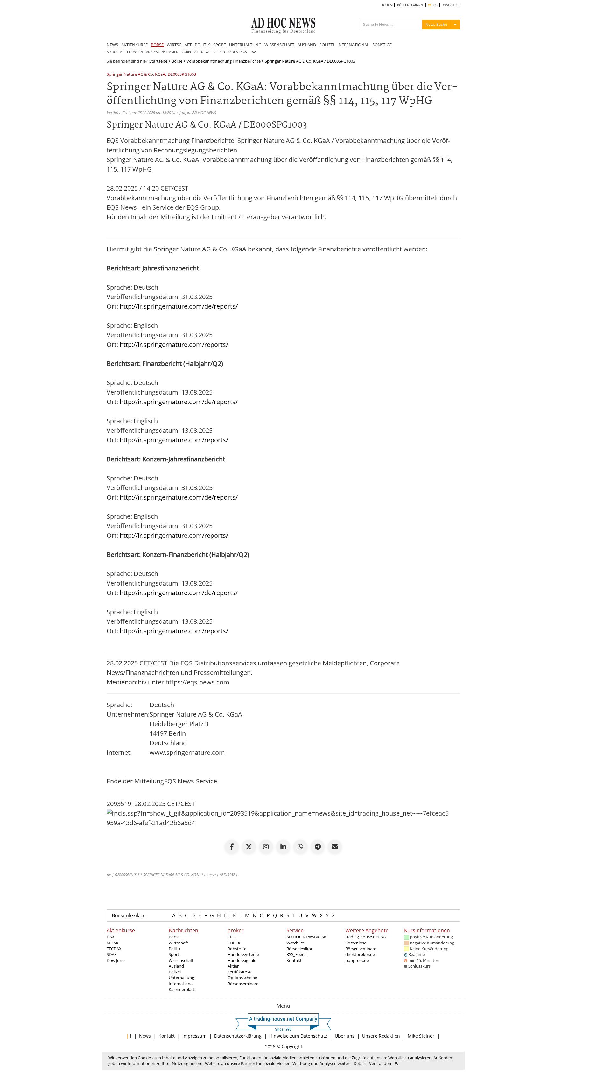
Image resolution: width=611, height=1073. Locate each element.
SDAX (112, 954)
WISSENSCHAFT (279, 44)
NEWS (112, 44)
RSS (434, 5)
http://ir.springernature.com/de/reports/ (179, 306)
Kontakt (294, 960)
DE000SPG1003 (182, 74)
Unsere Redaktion (381, 1036)
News (145, 1036)
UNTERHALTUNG (245, 44)
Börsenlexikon (129, 915)
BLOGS (387, 5)
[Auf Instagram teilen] (266, 847)
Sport (174, 954)
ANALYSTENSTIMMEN (162, 52)
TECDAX (114, 948)
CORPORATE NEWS (196, 52)
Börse (177, 61)
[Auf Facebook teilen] (232, 847)
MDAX (112, 943)
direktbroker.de (360, 954)
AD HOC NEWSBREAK (306, 937)
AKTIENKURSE (134, 44)
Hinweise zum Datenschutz (298, 1036)
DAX (111, 937)
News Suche (436, 24)
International (181, 983)
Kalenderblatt (181, 989)
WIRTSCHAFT (179, 44)
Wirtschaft (178, 943)
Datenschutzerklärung (238, 1036)
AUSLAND (307, 44)
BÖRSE (157, 44)
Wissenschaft (181, 960)
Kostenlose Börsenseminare (360, 945)
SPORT (219, 44)
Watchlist (295, 943)
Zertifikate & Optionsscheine (242, 974)
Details (360, 1063)
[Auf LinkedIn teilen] (283, 847)
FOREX (234, 943)
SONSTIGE (382, 44)
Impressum (194, 1036)
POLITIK (202, 44)
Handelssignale (242, 960)
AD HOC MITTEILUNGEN (125, 52)
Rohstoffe (237, 948)
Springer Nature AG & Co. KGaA (136, 74)
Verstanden (380, 1063)
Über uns (345, 1036)
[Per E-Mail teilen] (335, 847)
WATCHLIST (451, 5)
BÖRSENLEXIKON (410, 5)
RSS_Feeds (296, 954)
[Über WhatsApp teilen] (300, 847)
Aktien (234, 966)
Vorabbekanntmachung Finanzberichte (223, 61)
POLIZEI (326, 44)
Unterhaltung (181, 977)
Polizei (175, 972)
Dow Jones (116, 960)
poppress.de (357, 960)
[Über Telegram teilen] (318, 847)
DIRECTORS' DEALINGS (230, 52)
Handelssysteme (243, 954)
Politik (174, 948)
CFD (231, 937)
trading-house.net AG (365, 937)
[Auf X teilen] (249, 847)
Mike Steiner (421, 1036)
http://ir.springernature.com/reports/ (174, 344)
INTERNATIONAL (353, 44)
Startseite (158, 61)
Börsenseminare (243, 983)
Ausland (176, 966)
